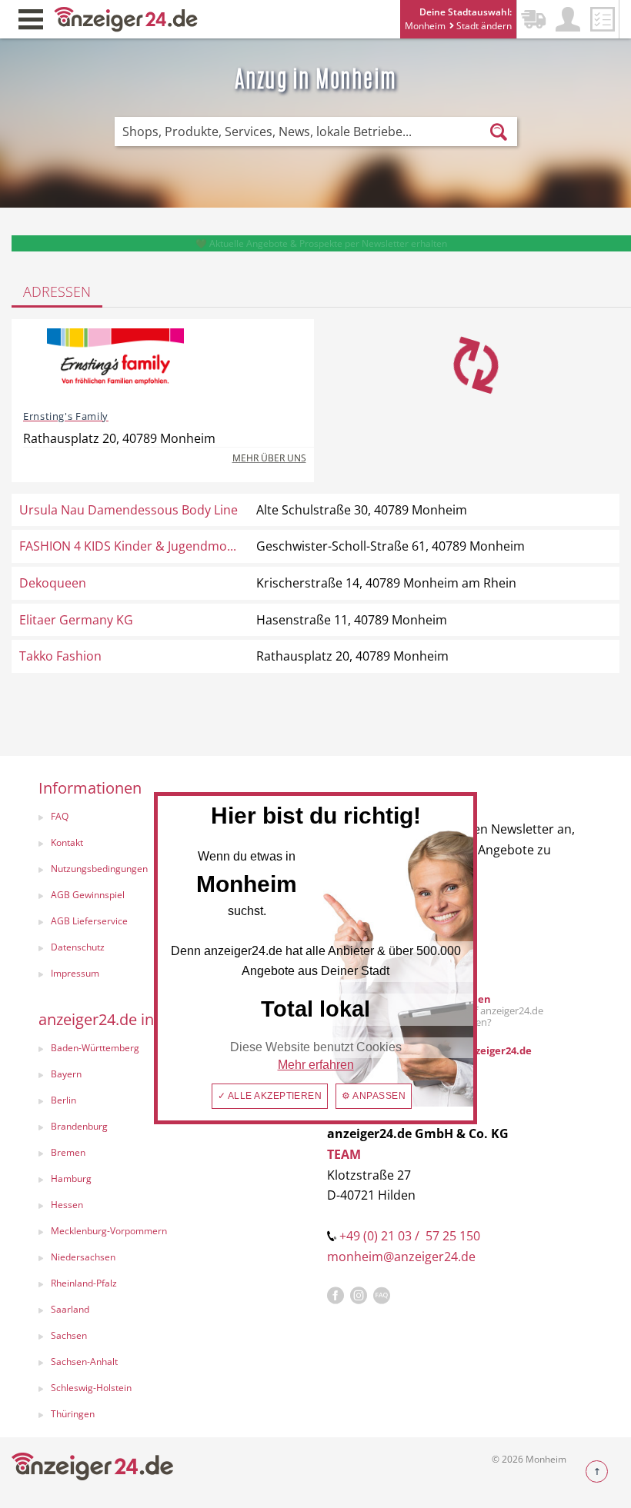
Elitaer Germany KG (76, 619)
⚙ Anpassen (374, 1095)
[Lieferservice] (533, 19)
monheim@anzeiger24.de (401, 1256)
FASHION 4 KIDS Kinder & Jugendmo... (127, 546)
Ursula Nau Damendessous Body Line (128, 509)
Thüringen (73, 1413)
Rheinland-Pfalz (84, 1283)
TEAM (344, 1154)
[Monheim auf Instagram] (358, 1295)
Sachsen (69, 1335)
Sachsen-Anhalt (84, 1361)
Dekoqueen (52, 582)
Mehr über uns (269, 457)
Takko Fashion (60, 655)
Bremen (68, 1152)
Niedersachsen (83, 1256)
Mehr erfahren (316, 1064)
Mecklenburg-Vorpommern (109, 1230)
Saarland (70, 1309)
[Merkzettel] (602, 19)
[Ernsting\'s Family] (115, 363)
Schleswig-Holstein (91, 1387)
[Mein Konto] (568, 19)
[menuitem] (167, 1128)
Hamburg (71, 1178)
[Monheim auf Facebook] (335, 1295)
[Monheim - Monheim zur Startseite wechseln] (126, 18)
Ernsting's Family (66, 416)
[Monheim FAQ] (381, 1295)
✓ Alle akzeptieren (270, 1095)
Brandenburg (79, 1126)
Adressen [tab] (57, 291)
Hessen (67, 1204)
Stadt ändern (483, 25)
